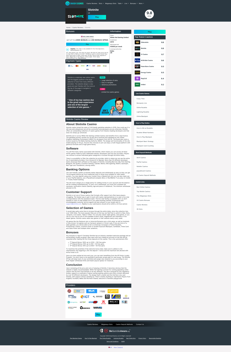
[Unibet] (137, 85)
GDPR (123, 341)
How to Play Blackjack (144, 137)
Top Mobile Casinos (143, 191)
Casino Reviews (92, 3)
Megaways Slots (110, 3)
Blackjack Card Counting (145, 146)
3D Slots (139, 209)
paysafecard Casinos (144, 171)
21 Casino (144, 54)
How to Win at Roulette (145, 128)
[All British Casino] (137, 60)
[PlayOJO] (137, 78)
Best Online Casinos (143, 187)
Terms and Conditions (112, 341)
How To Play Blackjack (91, 338)
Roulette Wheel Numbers (145, 132)
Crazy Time (140, 99)
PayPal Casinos (142, 162)
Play (97, 17)
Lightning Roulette (143, 112)
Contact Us (140, 324)
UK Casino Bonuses (143, 200)
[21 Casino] (137, 54)
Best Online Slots (131, 338)
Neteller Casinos (142, 166)
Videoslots (144, 42)
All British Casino (147, 60)
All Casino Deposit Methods (146, 175)
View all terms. (82, 58)
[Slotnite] (137, 48)
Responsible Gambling (155, 338)
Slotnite (143, 48)
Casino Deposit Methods (124, 324)
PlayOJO (144, 78)
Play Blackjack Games (76, 338)
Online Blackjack (142, 116)
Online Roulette (142, 107)
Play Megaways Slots (144, 196)
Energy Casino (146, 72)
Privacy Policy (142, 338)
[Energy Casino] (137, 72)
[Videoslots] (137, 42)
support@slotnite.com (73, 204)
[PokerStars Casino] (137, 66)
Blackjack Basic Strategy (145, 141)
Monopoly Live (142, 103)
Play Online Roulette (105, 338)
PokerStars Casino (147, 66)
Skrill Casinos (141, 157)
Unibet (143, 84)
